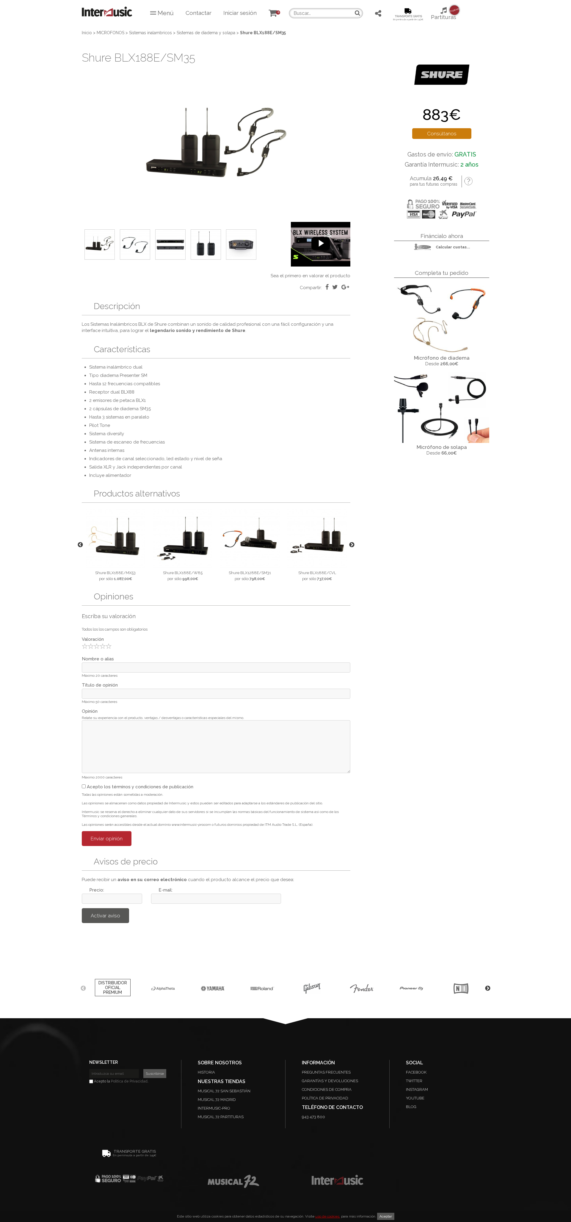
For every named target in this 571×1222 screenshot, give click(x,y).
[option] (216, 147)
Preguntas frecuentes (326, 1072)
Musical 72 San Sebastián (224, 1091)
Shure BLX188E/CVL (317, 573)
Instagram (417, 1089)
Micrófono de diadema (442, 358)
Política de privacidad (325, 1098)
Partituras (443, 13)
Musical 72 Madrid (217, 1099)
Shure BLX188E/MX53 (115, 573)
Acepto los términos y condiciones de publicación (139, 786)
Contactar (198, 13)
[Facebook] (327, 287)
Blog (411, 1106)
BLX (142, 324)
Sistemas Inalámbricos (113, 324)
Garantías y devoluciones (330, 1081)
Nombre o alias (98, 659)
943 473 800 (313, 1117)
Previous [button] (80, 545)
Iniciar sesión (240, 13)
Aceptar (385, 1216)
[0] (273, 14)
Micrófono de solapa (442, 447)
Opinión (90, 711)
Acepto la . (120, 1081)
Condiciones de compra (327, 1089)
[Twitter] (335, 287)
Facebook (416, 1072)
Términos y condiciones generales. (109, 816)
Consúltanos (442, 134)
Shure (160, 324)
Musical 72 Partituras (221, 1117)
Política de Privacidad (129, 1081)
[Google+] (345, 287)
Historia (206, 1072)
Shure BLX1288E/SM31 (250, 573)
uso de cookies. (327, 1216)
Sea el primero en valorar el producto (310, 275)
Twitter (414, 1081)
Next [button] (352, 545)
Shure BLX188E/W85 (183, 573)
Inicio (87, 32)
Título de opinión (100, 685)
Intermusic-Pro (214, 1108)
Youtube (415, 1098)
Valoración (93, 639)
